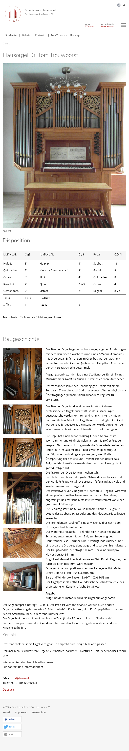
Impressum (21, 712)
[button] (12, 719)
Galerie (26, 35)
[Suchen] (121, 14)
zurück (9, 689)
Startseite (11, 35)
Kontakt (7, 712)
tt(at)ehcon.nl (20, 678)
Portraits (40, 35)
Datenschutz (39, 712)
